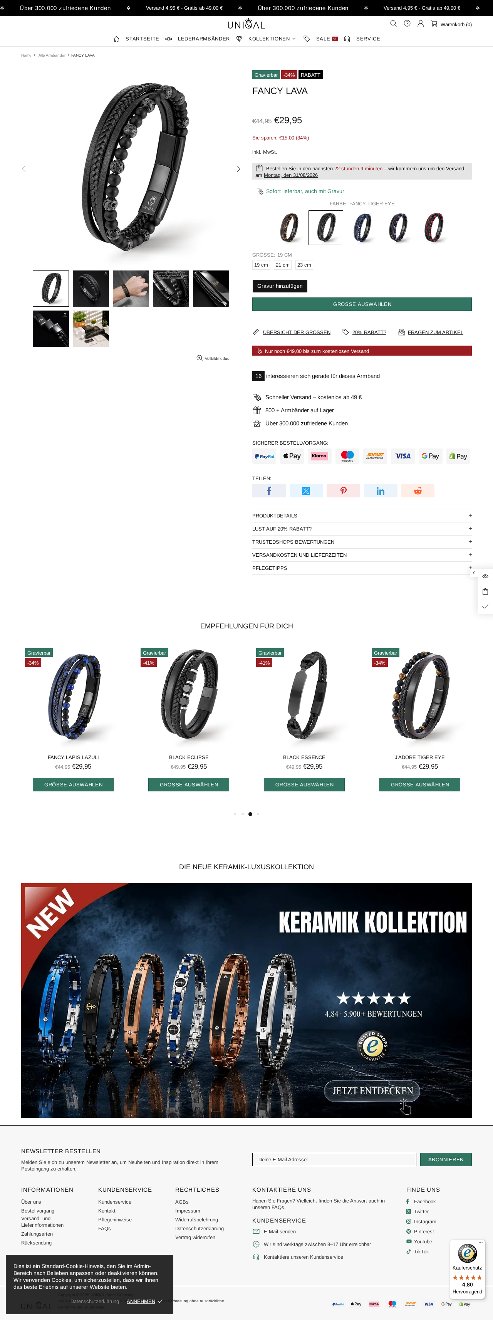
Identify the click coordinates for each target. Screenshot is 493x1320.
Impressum (187, 1211)
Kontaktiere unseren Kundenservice (303, 1257)
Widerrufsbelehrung (196, 1220)
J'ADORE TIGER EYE (420, 757)
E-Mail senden (280, 1231)
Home (26, 55)
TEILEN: (262, 478)
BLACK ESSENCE (304, 757)
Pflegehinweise (115, 1220)
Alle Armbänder (52, 55)
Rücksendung (36, 1243)
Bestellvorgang (37, 1211)
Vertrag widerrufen (195, 1237)
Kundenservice (114, 1202)
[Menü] (480, 1244)
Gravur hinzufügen (280, 286)
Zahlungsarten (37, 1234)
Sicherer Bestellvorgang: (290, 443)
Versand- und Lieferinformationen (42, 1222)
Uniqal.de (246, 23)
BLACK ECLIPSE (189, 757)
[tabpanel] (73, 726)
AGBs (182, 1202)
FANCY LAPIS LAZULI (73, 757)
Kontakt (107, 1211)
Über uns (31, 1202)
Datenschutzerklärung (199, 1228)
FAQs (104, 1228)
